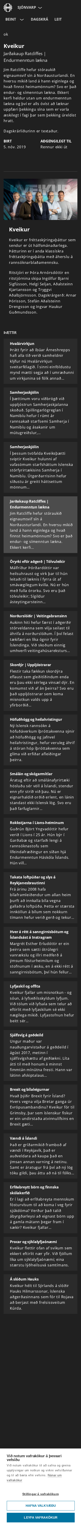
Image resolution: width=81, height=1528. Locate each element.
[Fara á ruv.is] (8, 7)
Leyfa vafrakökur (40, 1517)
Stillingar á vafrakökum (40, 1494)
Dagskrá (39, 19)
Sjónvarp (27, 7)
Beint (10, 19)
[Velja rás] (21, 19)
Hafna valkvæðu (41, 1505)
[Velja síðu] (39, 8)
